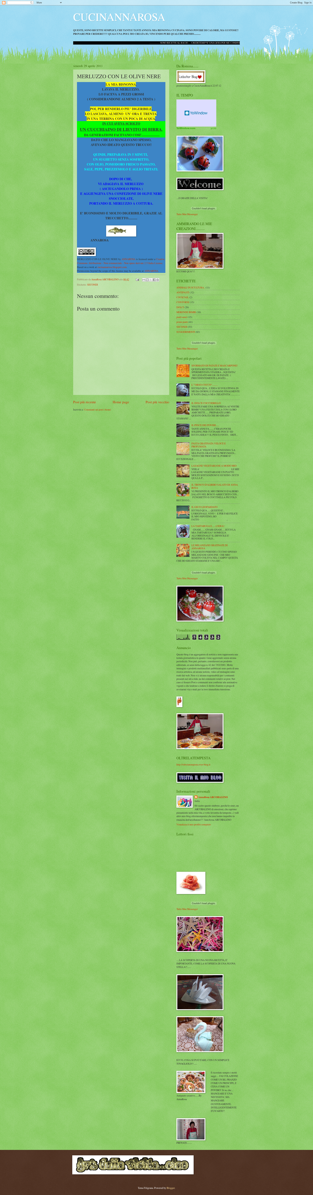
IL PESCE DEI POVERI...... (205, 425)
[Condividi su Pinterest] (157, 280)
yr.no (213, 128)
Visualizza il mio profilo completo (193, 824)
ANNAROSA (128, 259)
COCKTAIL (182, 297)
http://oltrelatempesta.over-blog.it (193, 764)
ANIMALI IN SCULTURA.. (190, 287)
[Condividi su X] (151, 280)
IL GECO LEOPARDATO (204, 507)
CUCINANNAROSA (119, 16)
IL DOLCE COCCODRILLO (206, 403)
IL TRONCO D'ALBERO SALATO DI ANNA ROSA (214, 486)
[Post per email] (137, 279)
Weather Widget (196, 113)
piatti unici (181, 317)
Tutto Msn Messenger (187, 214)
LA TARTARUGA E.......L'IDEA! (207, 526)
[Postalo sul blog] (147, 280)
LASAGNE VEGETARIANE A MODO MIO (214, 465)
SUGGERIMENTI (185, 332)
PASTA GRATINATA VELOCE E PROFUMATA (208, 445)
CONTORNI (182, 302)
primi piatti (182, 322)
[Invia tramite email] (144, 280)
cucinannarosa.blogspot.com (112, 267)
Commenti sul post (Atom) (97, 409)
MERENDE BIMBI (186, 312)
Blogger (171, 1188)
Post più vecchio (157, 402)
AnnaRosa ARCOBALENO (213, 797)
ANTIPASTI (182, 292)
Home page (121, 402)
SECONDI (92, 284)
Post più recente (84, 402)
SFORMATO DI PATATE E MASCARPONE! (214, 365)
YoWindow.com (185, 128)
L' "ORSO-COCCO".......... (204, 384)
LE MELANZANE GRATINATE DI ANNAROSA (209, 546)
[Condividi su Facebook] (154, 280)
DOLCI (180, 307)
